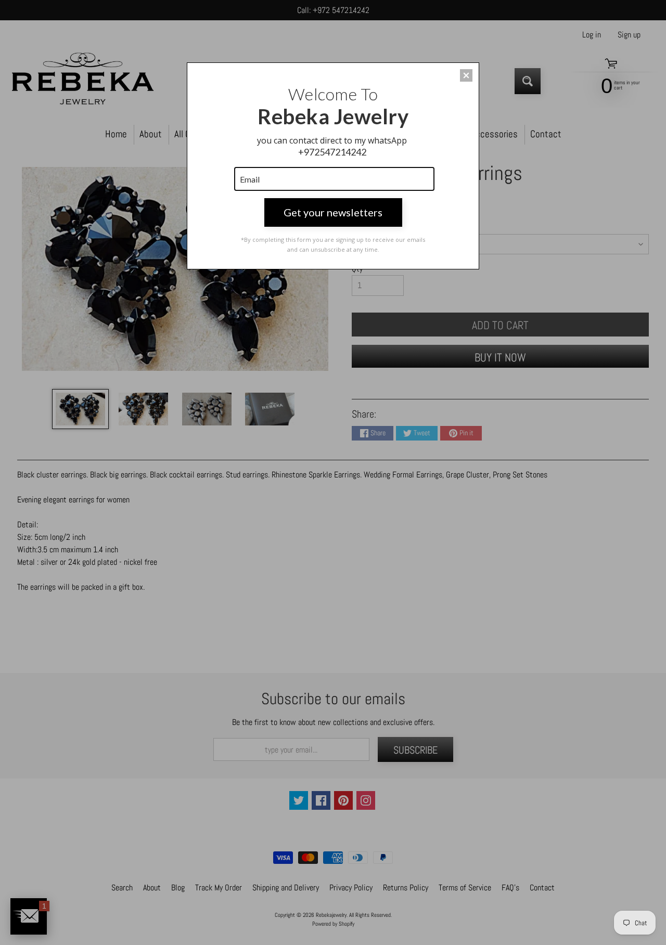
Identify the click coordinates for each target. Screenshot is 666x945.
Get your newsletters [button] (333, 212)
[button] (466, 75)
